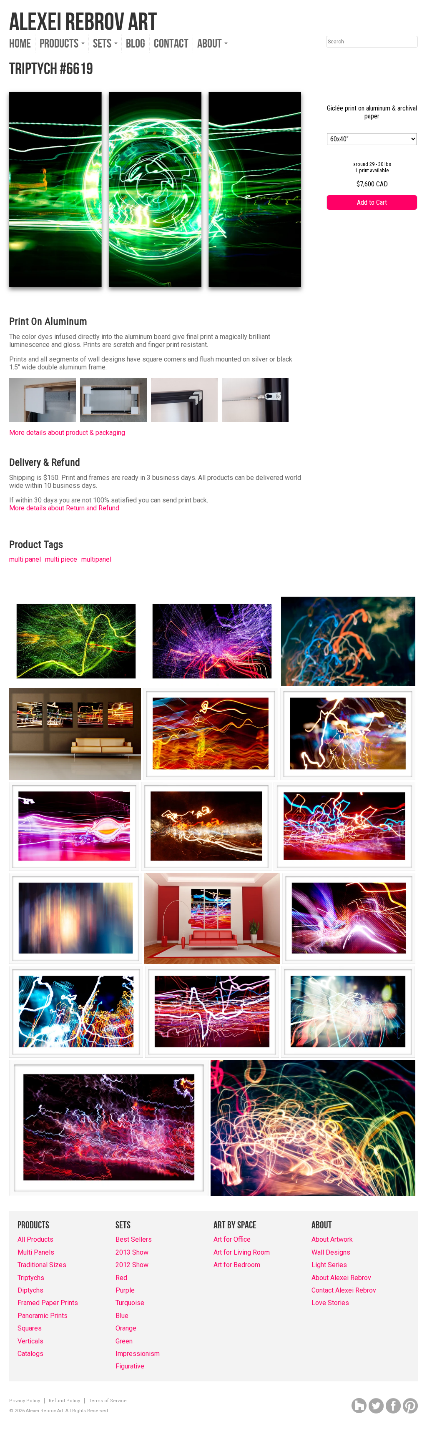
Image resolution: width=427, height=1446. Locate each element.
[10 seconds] (348, 641)
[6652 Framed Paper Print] (212, 1012)
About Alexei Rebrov (341, 1278)
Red (121, 1278)
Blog (135, 43)
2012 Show (132, 1265)
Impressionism (138, 1354)
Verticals (30, 1341)
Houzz (359, 1405)
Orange (126, 1328)
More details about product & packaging (67, 433)
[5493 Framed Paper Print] (344, 826)
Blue (122, 1316)
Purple (125, 1290)
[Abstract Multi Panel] (75, 734)
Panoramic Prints (43, 1316)
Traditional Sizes (42, 1265)
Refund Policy (64, 1400)
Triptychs (31, 1278)
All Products (35, 1239)
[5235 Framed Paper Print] (210, 734)
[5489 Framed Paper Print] (206, 826)
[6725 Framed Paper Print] (108, 1128)
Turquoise (130, 1303)
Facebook (393, 1405)
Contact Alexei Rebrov (343, 1290)
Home (20, 43)
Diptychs (30, 1290)
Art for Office (232, 1239)
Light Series (329, 1265)
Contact (171, 43)
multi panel (25, 559)
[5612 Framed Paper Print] (348, 918)
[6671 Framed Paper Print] (348, 1012)
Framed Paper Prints (48, 1303)
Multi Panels (36, 1252)
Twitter (376, 1405)
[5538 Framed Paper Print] (75, 918)
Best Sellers (134, 1239)
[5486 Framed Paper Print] (74, 826)
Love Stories (330, 1303)
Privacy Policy (24, 1400)
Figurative (130, 1366)
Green (124, 1341)
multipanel (96, 559)
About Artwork (332, 1239)
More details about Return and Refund (64, 508)
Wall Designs (330, 1252)
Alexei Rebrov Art (83, 23)
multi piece (61, 559)
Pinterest (410, 1405)
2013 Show (132, 1252)
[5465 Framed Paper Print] (347, 734)
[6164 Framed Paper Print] (76, 1012)
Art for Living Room (242, 1252)
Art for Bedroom (237, 1265)
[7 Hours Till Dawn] (313, 1128)
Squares (30, 1328)
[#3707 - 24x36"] (212, 641)
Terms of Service (108, 1400)
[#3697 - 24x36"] (76, 641)
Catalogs (30, 1354)
